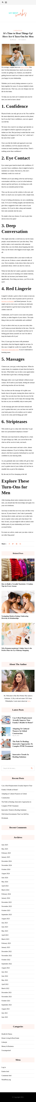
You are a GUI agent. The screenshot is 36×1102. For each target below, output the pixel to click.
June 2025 (5, 845)
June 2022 (5, 976)
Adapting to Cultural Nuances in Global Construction (20, 731)
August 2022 (6, 968)
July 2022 (5, 972)
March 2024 (5, 890)
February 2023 (6, 943)
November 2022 (7, 955)
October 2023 (6, 910)
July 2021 (5, 1013)
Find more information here (10, 350)
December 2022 (7, 951)
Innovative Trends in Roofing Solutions (14, 810)
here (29, 701)
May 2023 (5, 931)
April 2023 (5, 935)
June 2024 (5, 877)
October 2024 (6, 869)
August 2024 (6, 873)
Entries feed (5, 1071)
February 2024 (6, 894)
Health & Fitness (7, 1034)
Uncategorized (6, 1050)
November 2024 (7, 865)
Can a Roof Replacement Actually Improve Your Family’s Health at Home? (22, 720)
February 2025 (6, 853)
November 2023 (7, 906)
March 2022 (5, 988)
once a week (25, 67)
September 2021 (7, 1005)
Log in (4, 1067)
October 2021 (6, 1001)
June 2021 (5, 1017)
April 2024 (5, 886)
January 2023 (6, 947)
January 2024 (6, 898)
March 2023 (5, 939)
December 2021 (7, 992)
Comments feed (6, 1075)
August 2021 (6, 1009)
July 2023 (5, 923)
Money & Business (8, 1046)
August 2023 (6, 918)
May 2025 (5, 849)
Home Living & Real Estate (10, 1038)
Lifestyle (18, 30)
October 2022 (6, 960)
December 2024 (7, 861)
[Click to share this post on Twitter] (13, 544)
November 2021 (7, 996)
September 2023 (7, 914)
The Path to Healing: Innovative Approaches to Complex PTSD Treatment (22, 743)
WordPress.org (6, 1079)
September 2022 (7, 964)
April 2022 (5, 984)
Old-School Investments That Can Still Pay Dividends (15, 816)
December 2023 (7, 902)
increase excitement (8, 301)
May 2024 (5, 882)
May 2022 (5, 980)
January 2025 (6, 857)
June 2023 (5, 927)
